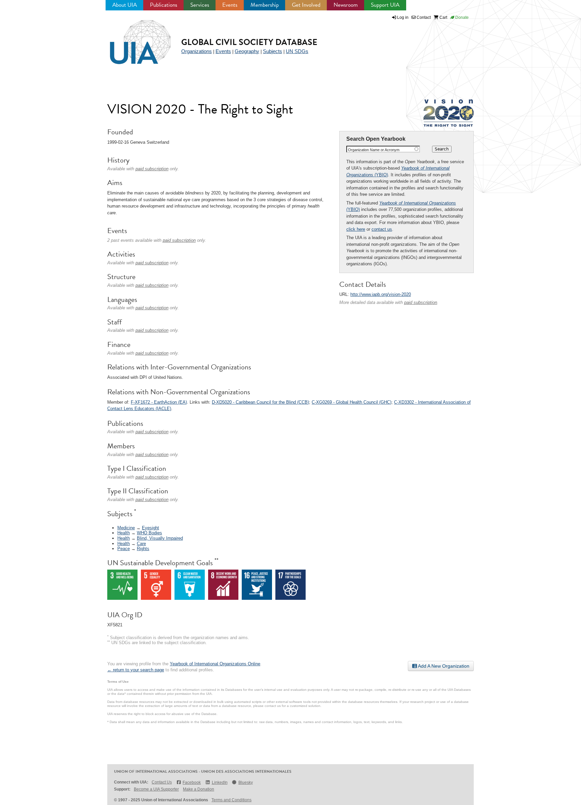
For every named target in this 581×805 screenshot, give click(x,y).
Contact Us (162, 782)
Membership (264, 5)
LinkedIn (219, 782)
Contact (423, 17)
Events (229, 5)
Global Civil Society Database (249, 42)
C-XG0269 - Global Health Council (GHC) (351, 402)
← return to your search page (135, 669)
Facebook (192, 782)
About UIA (124, 5)
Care (141, 543)
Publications (163, 5)
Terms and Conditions (231, 800)
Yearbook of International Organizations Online (215, 663)
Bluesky (245, 782)
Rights (143, 548)
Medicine (126, 527)
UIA (132, 38)
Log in (403, 17)
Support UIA (385, 5)
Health (123, 532)
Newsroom (346, 5)
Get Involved (306, 5)
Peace (123, 548)
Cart (442, 17)
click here (355, 229)
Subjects (272, 51)
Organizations (196, 51)
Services (199, 5)
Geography (247, 51)
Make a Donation (198, 789)
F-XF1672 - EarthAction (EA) (159, 402)
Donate (461, 17)
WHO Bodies (149, 532)
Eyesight (150, 527)
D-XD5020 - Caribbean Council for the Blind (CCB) (260, 402)
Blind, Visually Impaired (160, 538)
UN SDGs (297, 51)
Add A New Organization (443, 666)
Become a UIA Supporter (156, 789)
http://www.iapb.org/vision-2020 (380, 294)
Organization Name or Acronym (373, 150)
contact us (382, 229)
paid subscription (420, 302)
